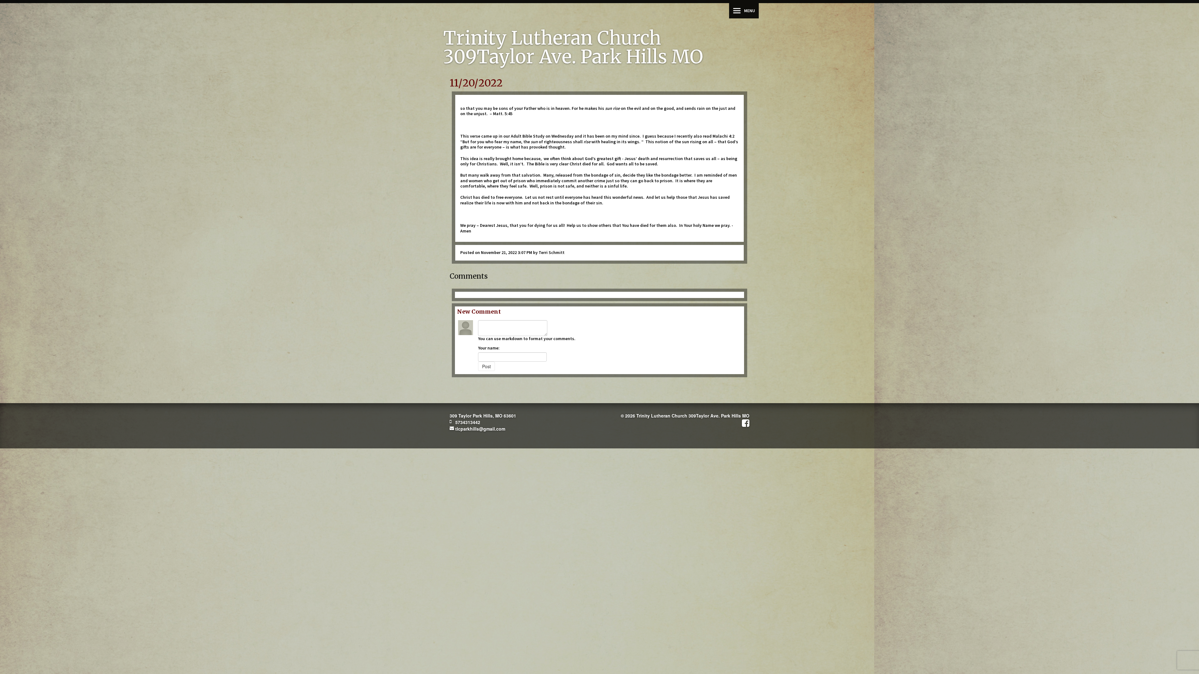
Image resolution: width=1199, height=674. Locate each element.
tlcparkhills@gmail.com (479, 429)
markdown (512, 338)
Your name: (489, 348)
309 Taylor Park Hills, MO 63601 (483, 416)
